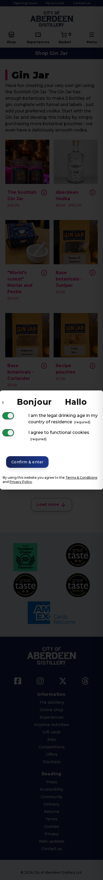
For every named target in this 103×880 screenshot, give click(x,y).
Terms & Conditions (81, 477)
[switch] (8, 415)
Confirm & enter (27, 462)
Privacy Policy (21, 482)
